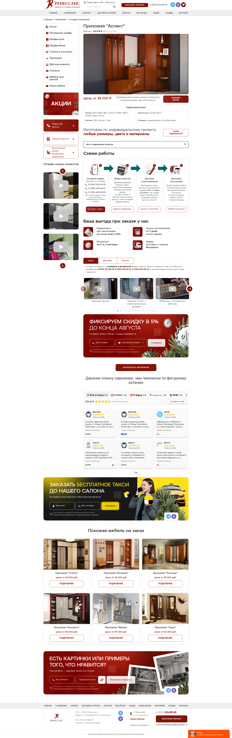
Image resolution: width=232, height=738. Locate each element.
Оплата (125, 261)
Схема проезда (137, 719)
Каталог (86, 13)
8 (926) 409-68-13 (158, 8)
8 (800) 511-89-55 (158, 5)
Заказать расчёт (175, 99)
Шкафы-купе (57, 39)
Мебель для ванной (57, 78)
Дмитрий (132, 412)
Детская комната (60, 64)
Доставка (107, 261)
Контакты (183, 13)
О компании (69, 13)
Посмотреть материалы (136, 367)
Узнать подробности (176, 133)
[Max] (178, 5)
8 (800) (166, 712)
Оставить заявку (95, 209)
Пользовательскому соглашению (127, 352)
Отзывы (169, 13)
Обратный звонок (171, 719)
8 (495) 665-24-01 (158, 2)
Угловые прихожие (79, 20)
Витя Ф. (167, 443)
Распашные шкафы (61, 33)
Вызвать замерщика (122, 209)
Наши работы (57, 86)
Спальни (55, 70)
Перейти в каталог (176, 209)
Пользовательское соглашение (130, 734)
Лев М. (167, 412)
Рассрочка (142, 13)
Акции (156, 13)
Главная (53, 13)
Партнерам (160, 706)
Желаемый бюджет (131, 343)
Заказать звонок (134, 5)
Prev (62, 171)
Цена (90, 261)
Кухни (53, 27)
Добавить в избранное (139, 725)
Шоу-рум (126, 13)
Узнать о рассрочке (149, 209)
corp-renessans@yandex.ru (171, 724)
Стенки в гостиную (61, 52)
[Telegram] (172, 5)
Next (62, 265)
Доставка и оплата (107, 13)
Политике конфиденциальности (104, 352)
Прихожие (60, 20)
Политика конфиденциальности (102, 734)
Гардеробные (57, 45)
